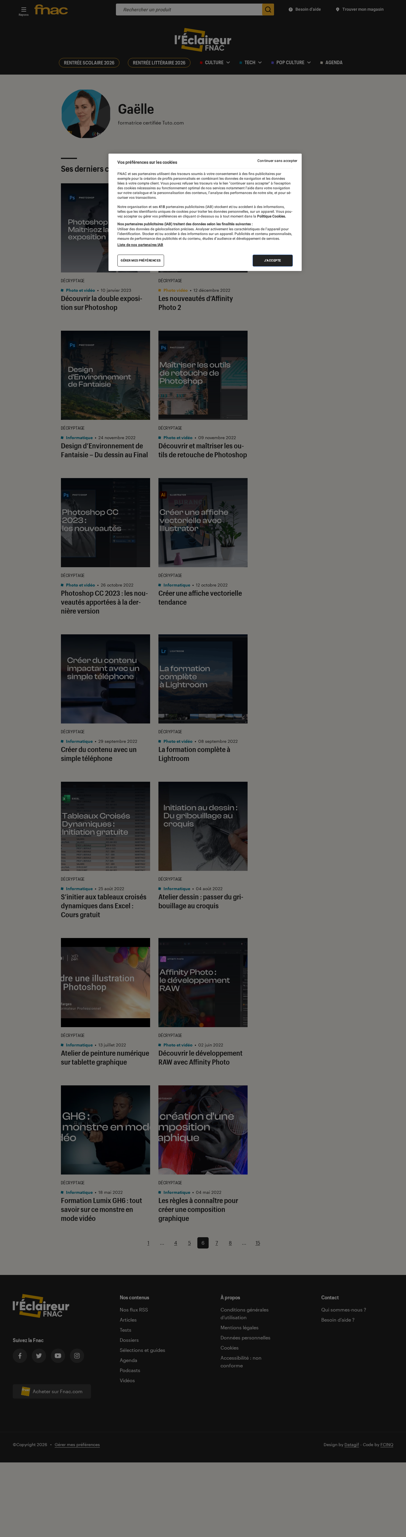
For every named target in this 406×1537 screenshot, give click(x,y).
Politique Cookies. (271, 216)
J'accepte (272, 260)
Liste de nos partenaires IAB (140, 245)
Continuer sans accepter (277, 161)
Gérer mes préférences (141, 260)
